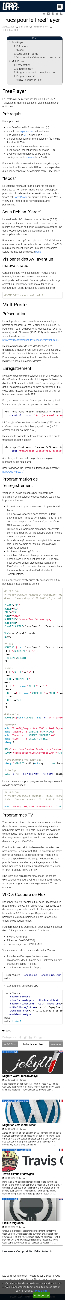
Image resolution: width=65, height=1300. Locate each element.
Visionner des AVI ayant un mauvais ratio (39, 57)
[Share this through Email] (40, 1037)
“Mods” (20, 50)
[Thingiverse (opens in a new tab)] (53, 13)
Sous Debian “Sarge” (27, 53)
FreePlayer (17, 42)
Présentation (23, 65)
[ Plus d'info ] (41, 1290)
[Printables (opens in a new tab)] (57, 13)
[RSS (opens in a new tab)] (61, 13)
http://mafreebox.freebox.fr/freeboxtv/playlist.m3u (30, 339)
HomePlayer (20, 197)
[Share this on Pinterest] (35, 1037)
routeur (30, 157)
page (38, 251)
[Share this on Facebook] (20, 1037)
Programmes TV (25, 76)
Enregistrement (24, 68)
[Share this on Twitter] (25, 1037)
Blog (8, 1030)
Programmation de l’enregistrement (36, 72)
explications (26, 131)
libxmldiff (24, 1150)
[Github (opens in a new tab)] (44, 13)
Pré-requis (22, 46)
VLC (26, 134)
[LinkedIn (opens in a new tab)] (48, 13)
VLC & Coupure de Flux (28, 80)
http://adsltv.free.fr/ (12, 471)
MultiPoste (18, 61)
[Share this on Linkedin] (30, 1037)
